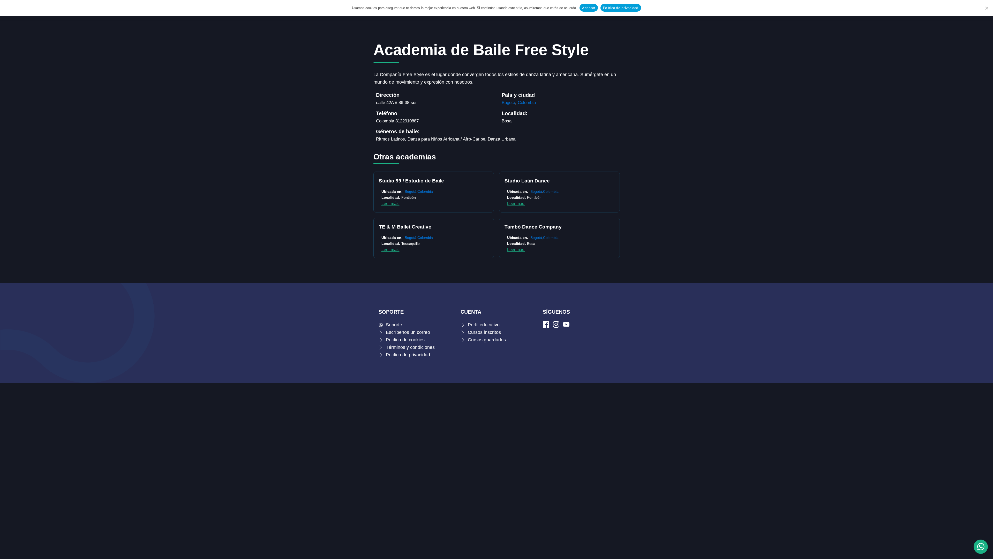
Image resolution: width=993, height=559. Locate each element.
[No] (986, 8)
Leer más (390, 203)
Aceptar (588, 8)
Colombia (527, 102)
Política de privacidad (620, 8)
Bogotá (508, 102)
